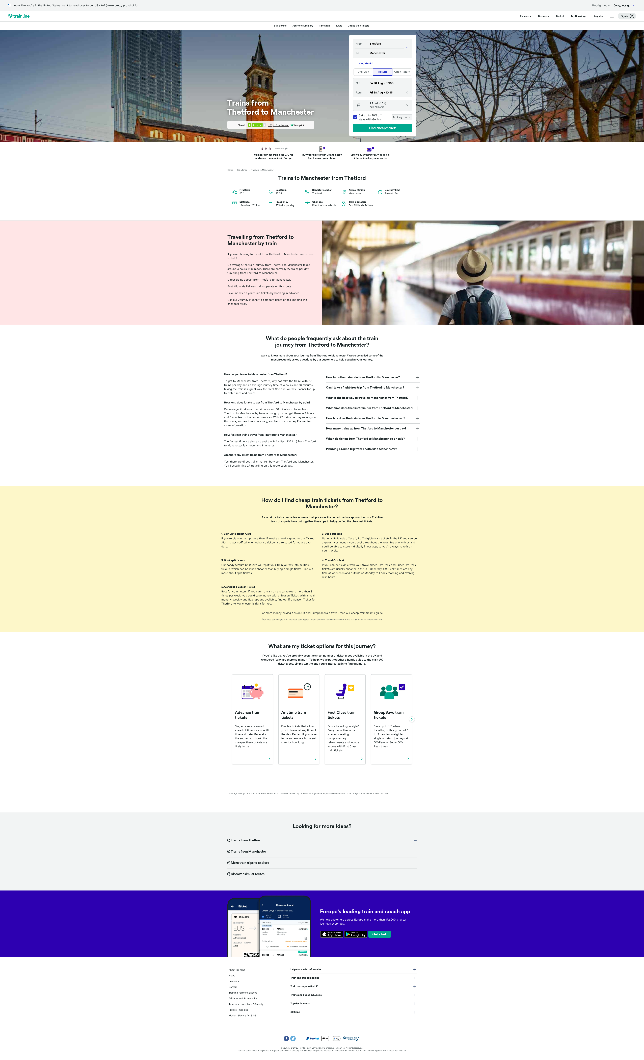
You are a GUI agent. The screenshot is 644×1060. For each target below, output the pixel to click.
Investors (234, 981)
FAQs (339, 25)
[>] (412, 719)
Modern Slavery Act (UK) (242, 1015)
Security (258, 1004)
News (232, 975)
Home (230, 170)
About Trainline (237, 969)
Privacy (233, 1009)
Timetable (324, 25)
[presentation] (560, 16)
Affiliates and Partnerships (243, 998)
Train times (242, 170)
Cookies (243, 1009)
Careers (233, 986)
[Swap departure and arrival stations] (407, 48)
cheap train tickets (363, 613)
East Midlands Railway (361, 205)
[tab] (373, 377)
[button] (382, 83)
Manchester (355, 193)
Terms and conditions (240, 1004)
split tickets (244, 573)
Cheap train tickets (358, 25)
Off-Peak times (392, 569)
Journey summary (302, 25)
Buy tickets (280, 25)
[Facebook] (286, 1038)
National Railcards (333, 538)
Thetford (317, 193)
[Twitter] (293, 1038)
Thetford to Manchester (262, 170)
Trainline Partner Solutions (243, 992)
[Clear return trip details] (407, 92)
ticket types (344, 655)
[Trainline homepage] (19, 16)
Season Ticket (289, 595)
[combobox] (382, 43)
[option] (363, 72)
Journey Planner (296, 389)
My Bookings (578, 16)
